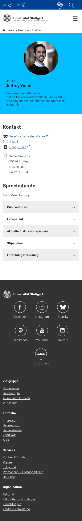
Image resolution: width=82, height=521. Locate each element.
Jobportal (9, 467)
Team (21, 30)
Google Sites (17, 147)
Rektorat (8, 494)
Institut (11, 30)
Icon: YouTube (42, 330)
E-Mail (13, 142)
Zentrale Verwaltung (16, 509)
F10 (18, 4)
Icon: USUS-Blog (41, 354)
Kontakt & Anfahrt (15, 457)
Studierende (11, 388)
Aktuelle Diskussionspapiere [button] (27, 231)
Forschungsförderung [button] (23, 255)
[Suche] (71, 5)
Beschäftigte (11, 393)
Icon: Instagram (42, 307)
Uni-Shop (9, 477)
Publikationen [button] (17, 207)
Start (4, 30)
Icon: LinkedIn (62, 330)
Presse (7, 462)
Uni (4, 4)
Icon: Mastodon (21, 330)
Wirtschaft (10, 403)
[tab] (41, 207)
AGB (6, 440)
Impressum (10, 420)
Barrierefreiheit (12, 430)
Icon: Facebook (20, 307)
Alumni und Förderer (16, 398)
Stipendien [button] (15, 243)
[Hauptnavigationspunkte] (75, 18)
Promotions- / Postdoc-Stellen (23, 472)
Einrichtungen (12, 504)
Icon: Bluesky (63, 307)
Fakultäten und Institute (19, 499)
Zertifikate (9, 435)
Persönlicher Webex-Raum (27, 136)
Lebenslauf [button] (15, 219)
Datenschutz (11, 425)
